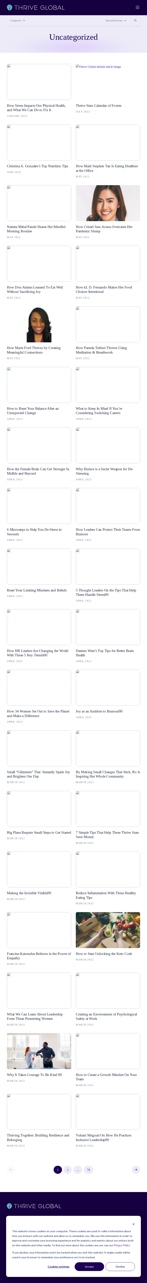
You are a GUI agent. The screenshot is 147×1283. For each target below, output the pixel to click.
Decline (120, 1266)
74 (88, 1169)
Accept (89, 1266)
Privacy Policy (122, 1245)
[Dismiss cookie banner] (133, 1224)
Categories (15, 20)
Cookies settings (58, 1266)
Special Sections (114, 20)
